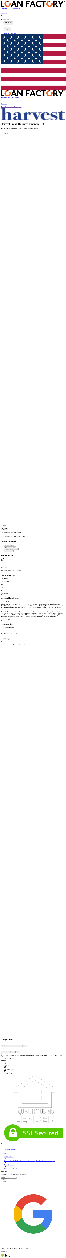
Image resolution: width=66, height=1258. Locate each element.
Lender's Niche (5, 601)
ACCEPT (12, 1058)
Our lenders (4, 104)
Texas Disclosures (9, 1165)
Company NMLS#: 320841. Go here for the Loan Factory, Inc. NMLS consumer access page (29, 1161)
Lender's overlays (5, 619)
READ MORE (5, 1058)
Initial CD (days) (5, 639)
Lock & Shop (4, 593)
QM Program (4, 559)
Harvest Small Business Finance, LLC (11, 107)
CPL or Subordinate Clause (8, 568)
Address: (3, 128)
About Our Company (10, 1149)
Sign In (3, 33)
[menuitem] (8, 23)
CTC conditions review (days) (9, 633)
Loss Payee (4, 562)
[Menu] (1, 99)
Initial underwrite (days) (7, 627)
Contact (6, 1153)
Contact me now (8, 1073)
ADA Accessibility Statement (12, 1168)
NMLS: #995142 (8, 1157)
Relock (3, 587)
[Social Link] (33, 1245)
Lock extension (5, 581)
